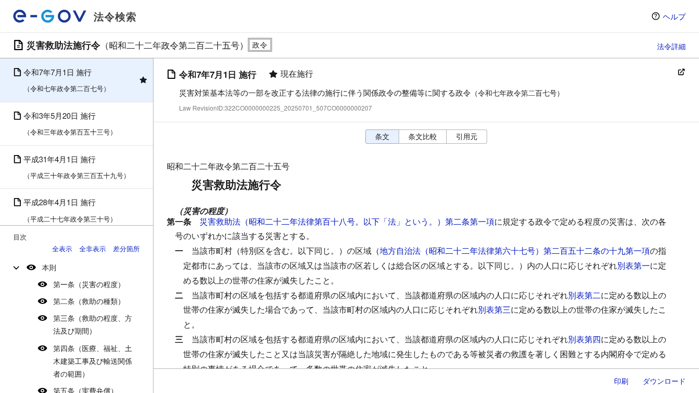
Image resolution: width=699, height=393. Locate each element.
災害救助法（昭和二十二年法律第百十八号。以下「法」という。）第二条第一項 (347, 221)
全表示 (62, 248)
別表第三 (494, 309)
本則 (49, 267)
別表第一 (633, 265)
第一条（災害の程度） (89, 284)
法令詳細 (671, 46)
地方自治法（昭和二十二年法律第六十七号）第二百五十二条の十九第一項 (515, 250)
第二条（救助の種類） (89, 301)
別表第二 (584, 295)
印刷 (621, 381)
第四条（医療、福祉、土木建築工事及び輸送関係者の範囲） (92, 361)
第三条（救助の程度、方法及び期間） (92, 324)
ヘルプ (674, 16)
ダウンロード (664, 381)
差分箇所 (126, 248)
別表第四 (584, 339)
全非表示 (92, 248)
